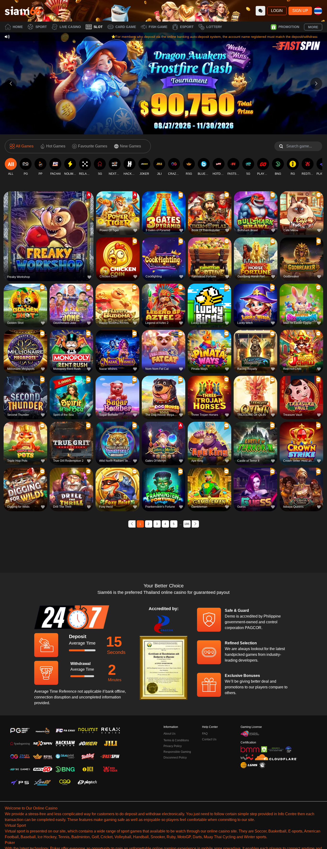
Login (277, 11)
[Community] (260, 11)
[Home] (23, 11)
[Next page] (195, 524)
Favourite (49, 226)
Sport (41, 27)
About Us (169, 733)
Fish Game (158, 27)
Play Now (48, 237)
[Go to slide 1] (161, 127)
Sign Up (300, 11)
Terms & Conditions (176, 740)
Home (18, 27)
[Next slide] (316, 84)
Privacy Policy (173, 746)
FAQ (205, 733)
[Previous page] (131, 524)
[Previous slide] (11, 84)
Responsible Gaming (177, 751)
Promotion (288, 27)
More (313, 27)
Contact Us (209, 739)
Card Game (125, 27)
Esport (187, 27)
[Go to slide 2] (166, 127)
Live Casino (70, 27)
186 (186, 524)
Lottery (214, 27)
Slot (98, 27)
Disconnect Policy (175, 757)
